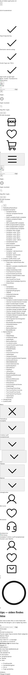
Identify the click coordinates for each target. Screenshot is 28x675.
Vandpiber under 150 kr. (13, 232)
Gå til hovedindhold (6, 10)
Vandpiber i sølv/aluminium (14, 251)
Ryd (16, 89)
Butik (1, 78)
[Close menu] (4, 205)
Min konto (3, 506)
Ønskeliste (3, 519)
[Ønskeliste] (14, 557)
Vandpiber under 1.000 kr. (13, 240)
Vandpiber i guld (11, 253)
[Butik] (14, 122)
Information (4, 655)
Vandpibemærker (6, 656)
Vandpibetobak (4, 437)
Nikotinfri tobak (11, 277)
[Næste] (1, 5)
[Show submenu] (12, 428)
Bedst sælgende (23, 634)
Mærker (2, 478)
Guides (6, 78)
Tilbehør (2, 464)
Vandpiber (3, 421)
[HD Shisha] (14, 80)
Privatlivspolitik (7, 663)
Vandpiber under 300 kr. (13, 236)
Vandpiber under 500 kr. (13, 238)
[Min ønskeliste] (14, 134)
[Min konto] (14, 546)
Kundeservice (13, 78)
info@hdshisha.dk (13, 649)
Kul (1, 462)
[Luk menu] (12, 411)
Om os (5, 667)
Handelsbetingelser (9, 665)
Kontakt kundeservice (6, 632)
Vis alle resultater (5, 115)
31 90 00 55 (12, 641)
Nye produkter (13, 634)
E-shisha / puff (4, 435)
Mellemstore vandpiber (13, 245)
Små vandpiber (10, 243)
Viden (3, 660)
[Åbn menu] (12, 159)
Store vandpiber (11, 247)
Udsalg (2, 492)
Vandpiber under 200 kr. (13, 234)
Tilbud (7, 636)
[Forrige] (1, 3)
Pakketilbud (3, 419)
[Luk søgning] (1, 91)
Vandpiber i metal (11, 257)
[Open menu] (1, 201)
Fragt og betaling (8, 669)
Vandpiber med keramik (13, 255)
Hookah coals (4, 539)
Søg (16, 627)
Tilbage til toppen (5, 674)
